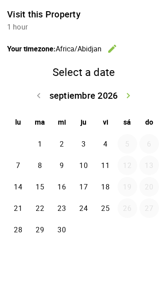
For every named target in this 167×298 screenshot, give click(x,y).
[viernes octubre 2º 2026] (105, 229)
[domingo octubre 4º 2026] (149, 229)
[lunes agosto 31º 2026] (18, 144)
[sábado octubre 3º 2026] (127, 229)
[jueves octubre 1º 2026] (84, 229)
